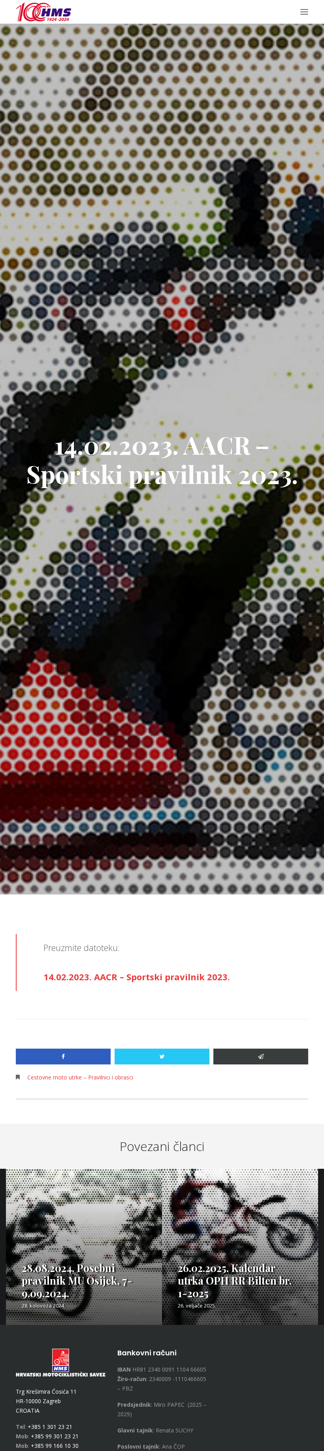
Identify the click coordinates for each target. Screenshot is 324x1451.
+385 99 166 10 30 (55, 1445)
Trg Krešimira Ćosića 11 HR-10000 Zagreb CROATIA (46, 1401)
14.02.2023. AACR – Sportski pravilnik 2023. (136, 977)
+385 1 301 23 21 (50, 1426)
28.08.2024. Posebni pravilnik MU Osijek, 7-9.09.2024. (77, 1280)
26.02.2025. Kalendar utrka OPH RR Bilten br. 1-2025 (235, 1280)
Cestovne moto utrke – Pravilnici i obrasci (80, 1077)
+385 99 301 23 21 (55, 1436)
